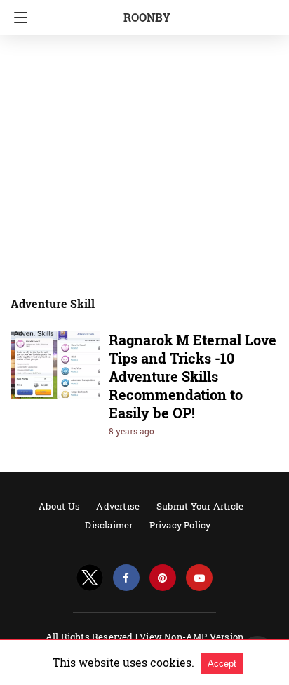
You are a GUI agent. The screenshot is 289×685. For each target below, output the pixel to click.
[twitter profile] (89, 578)
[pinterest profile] (162, 578)
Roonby (146, 17)
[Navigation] (17, 17)
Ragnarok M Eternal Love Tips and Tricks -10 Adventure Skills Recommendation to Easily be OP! (192, 376)
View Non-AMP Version (191, 636)
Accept (222, 663)
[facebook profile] (126, 578)
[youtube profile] (199, 578)
